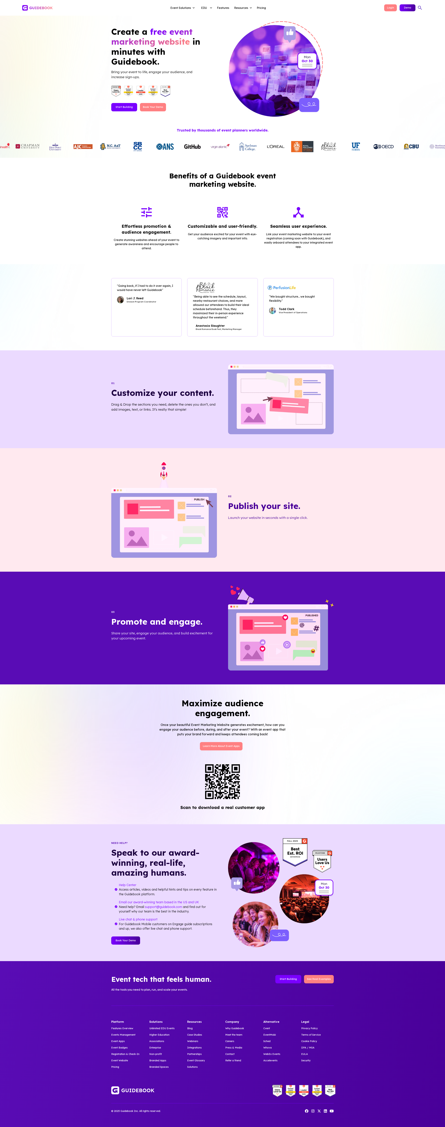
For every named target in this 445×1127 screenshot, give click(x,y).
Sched (266, 1041)
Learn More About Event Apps (221, 746)
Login (390, 7)
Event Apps (118, 1041)
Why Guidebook (234, 1028)
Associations (156, 1041)
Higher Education (159, 1034)
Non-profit (155, 1054)
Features (223, 8)
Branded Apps (157, 1060)
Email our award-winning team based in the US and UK (159, 902)
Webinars (192, 1041)
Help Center (127, 885)
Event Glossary (196, 1060)
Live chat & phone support (138, 919)
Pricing (261, 8)
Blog (190, 1028)
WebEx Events (271, 1054)
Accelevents (270, 1060)
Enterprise (155, 1047)
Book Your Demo (153, 107)
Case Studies (194, 1034)
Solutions (192, 1066)
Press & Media (233, 1047)
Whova (267, 1047)
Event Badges (119, 1047)
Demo (407, 7)
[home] (63, 8)
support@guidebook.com (163, 907)
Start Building (124, 107)
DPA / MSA (307, 1047)
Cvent (266, 1028)
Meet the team (233, 1034)
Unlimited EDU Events (162, 1028)
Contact (229, 1054)
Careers (229, 1041)
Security (305, 1060)
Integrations (194, 1047)
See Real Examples (319, 979)
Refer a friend (233, 1060)
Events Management (123, 1034)
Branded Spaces (159, 1066)
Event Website (119, 1060)
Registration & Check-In (125, 1054)
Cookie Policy (309, 1041)
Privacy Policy (309, 1028)
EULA (304, 1054)
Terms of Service (311, 1034)
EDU (204, 8)
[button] (183, 8)
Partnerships (194, 1054)
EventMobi (269, 1034)
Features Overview (122, 1028)
